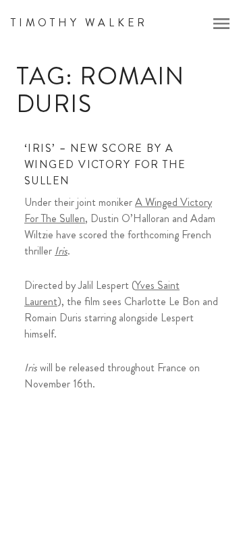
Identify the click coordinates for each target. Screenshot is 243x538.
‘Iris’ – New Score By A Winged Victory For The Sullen (105, 164)
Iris (61, 251)
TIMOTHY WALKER (79, 22)
